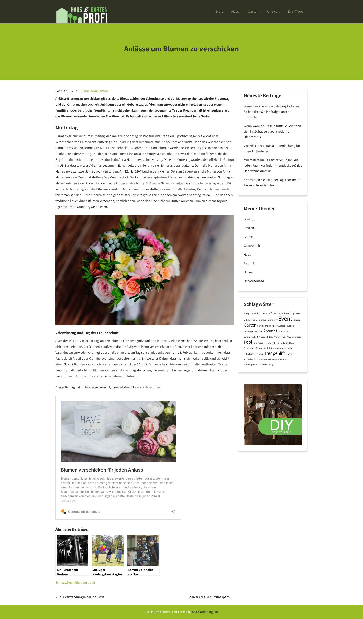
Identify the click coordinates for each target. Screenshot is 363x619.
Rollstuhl (284, 342)
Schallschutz (250, 348)
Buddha (276, 313)
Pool (248, 342)
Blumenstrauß (85, 582)
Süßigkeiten (249, 353)
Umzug (288, 353)
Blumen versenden (101, 201)
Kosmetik (272, 331)
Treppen (259, 353)
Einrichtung (261, 319)
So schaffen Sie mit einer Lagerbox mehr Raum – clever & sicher (272, 182)
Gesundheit (252, 245)
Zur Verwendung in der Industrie (79, 597)
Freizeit (249, 228)
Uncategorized (254, 281)
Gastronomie (263, 325)
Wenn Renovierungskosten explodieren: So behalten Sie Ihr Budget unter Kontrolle (272, 111)
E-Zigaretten (249, 319)
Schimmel (261, 348)
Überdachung (266, 364)
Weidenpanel (273, 359)
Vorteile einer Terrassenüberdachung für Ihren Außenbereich (272, 148)
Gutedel (281, 325)
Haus (235, 11)
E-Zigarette (294, 313)
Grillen (273, 325)
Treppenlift (274, 353)
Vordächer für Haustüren (255, 359)
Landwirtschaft (251, 336)
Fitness (296, 319)
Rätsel (292, 342)
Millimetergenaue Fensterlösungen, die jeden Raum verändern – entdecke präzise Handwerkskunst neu (273, 165)
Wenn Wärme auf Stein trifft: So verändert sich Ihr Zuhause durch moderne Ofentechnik (272, 131)
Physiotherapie (294, 336)
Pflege (270, 336)
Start (219, 11)
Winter (283, 359)
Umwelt (273, 11)
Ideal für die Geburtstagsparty (211, 597)
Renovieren (258, 342)
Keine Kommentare (95, 91)
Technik (249, 263)
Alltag (246, 313)
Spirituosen (272, 348)
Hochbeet (248, 331)
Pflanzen (263, 336)
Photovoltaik (280, 336)
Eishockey (273, 319)
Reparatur (269, 342)
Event (285, 318)
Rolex (276, 342)
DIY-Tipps (295, 11)
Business (285, 313)
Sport (281, 348)
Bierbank (254, 313)
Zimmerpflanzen (251, 364)
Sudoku (288, 348)
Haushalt (289, 325)
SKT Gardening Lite (205, 612)
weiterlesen (99, 207)
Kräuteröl (285, 331)
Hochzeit (258, 331)
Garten (253, 11)
